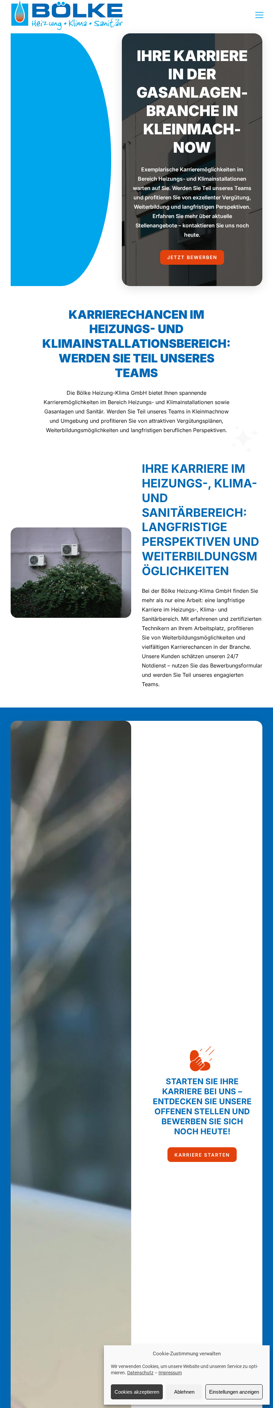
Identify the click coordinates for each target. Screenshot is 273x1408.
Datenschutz (140, 1372)
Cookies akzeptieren (137, 1392)
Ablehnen (184, 1392)
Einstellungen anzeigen (234, 1392)
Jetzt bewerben (192, 257)
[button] (261, 15)
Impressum (170, 1372)
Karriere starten (202, 1155)
